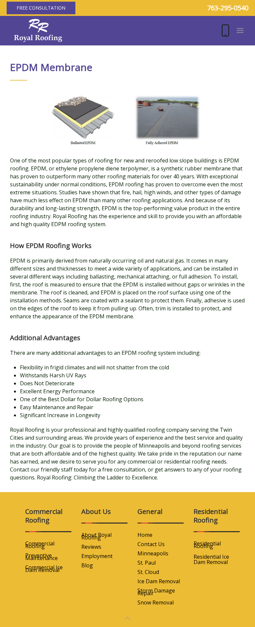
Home (144, 534)
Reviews (91, 546)
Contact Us (151, 544)
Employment (97, 556)
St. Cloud (148, 572)
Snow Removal (155, 602)
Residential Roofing (207, 545)
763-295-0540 (227, 7)
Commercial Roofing (39, 545)
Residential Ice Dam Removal (211, 559)
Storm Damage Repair (156, 592)
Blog (87, 565)
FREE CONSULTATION (41, 8)
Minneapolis (152, 553)
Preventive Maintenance (41, 557)
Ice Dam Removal (158, 581)
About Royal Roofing (96, 536)
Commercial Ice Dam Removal (44, 569)
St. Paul (146, 562)
